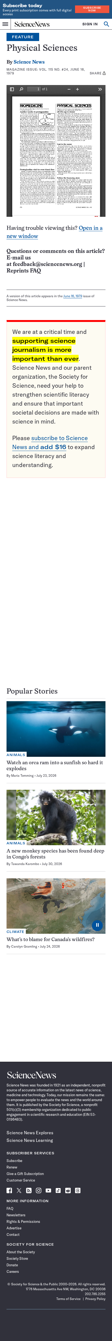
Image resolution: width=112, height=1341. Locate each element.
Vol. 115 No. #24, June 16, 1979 (46, 71)
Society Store (17, 1258)
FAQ (10, 1208)
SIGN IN (90, 24)
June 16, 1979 (72, 296)
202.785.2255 (95, 1294)
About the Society (21, 1252)
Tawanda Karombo (25, 864)
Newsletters (16, 1215)
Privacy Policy (95, 1299)
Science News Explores (30, 1132)
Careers (13, 1271)
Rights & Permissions (23, 1221)
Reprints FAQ (24, 271)
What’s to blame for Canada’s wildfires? (51, 940)
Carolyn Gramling (24, 946)
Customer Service (21, 1180)
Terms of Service (68, 1299)
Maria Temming (22, 775)
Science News (29, 62)
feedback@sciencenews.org (47, 264)
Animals (16, 755)
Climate (15, 932)
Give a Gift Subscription (25, 1173)
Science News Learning (30, 1140)
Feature (23, 37)
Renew (12, 1167)
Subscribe (14, 1160)
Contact (13, 1234)
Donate (12, 1265)
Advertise (14, 1228)
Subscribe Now (92, 9)
